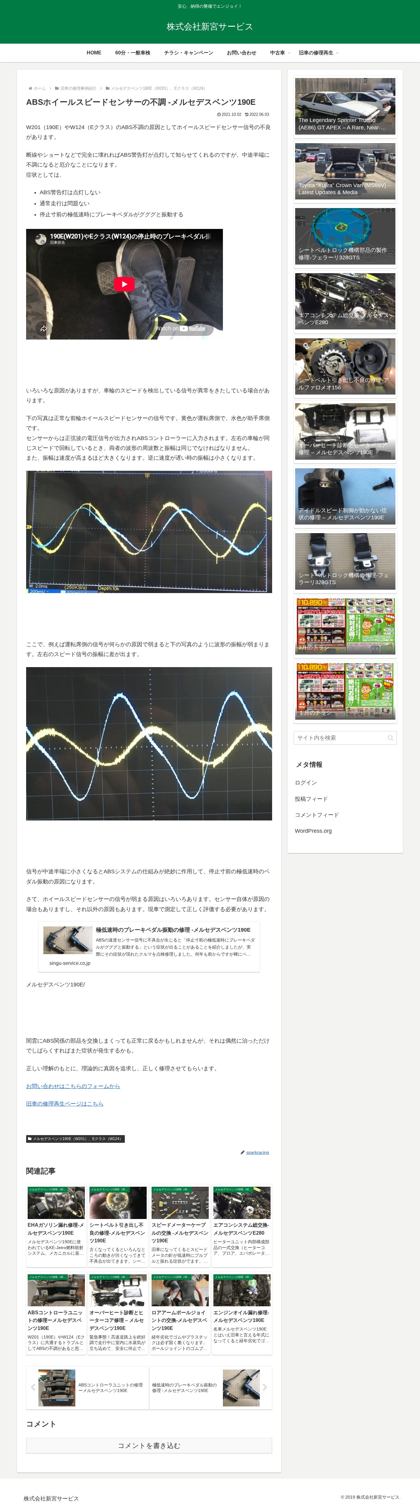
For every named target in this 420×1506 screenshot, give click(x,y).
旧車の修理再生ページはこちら (65, 1104)
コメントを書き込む (149, 1445)
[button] (390, 737)
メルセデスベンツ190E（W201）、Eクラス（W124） (78, 1139)
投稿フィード (311, 799)
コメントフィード (317, 815)
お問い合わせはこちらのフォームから (73, 1086)
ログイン (306, 783)
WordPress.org (313, 831)
